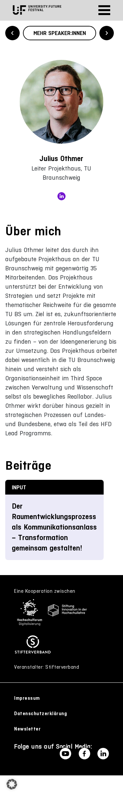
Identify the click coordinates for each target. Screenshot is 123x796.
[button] (12, 784)
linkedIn (61, 196)
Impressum (27, 698)
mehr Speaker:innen (59, 33)
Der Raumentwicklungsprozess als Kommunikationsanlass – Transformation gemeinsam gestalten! (54, 527)
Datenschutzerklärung (40, 713)
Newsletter (27, 729)
